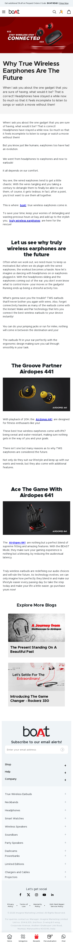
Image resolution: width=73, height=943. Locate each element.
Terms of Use (24, 905)
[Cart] (69, 12)
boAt (23, 205)
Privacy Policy (10, 905)
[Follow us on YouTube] (44, 895)
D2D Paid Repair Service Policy (57, 905)
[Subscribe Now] (63, 749)
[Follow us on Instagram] (36, 895)
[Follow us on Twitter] (28, 895)
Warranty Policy (37, 905)
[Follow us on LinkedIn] (52, 895)
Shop (36, 765)
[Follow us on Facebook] (20, 895)
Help (36, 773)
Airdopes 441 (44, 419)
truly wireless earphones (24, 221)
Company (36, 780)
